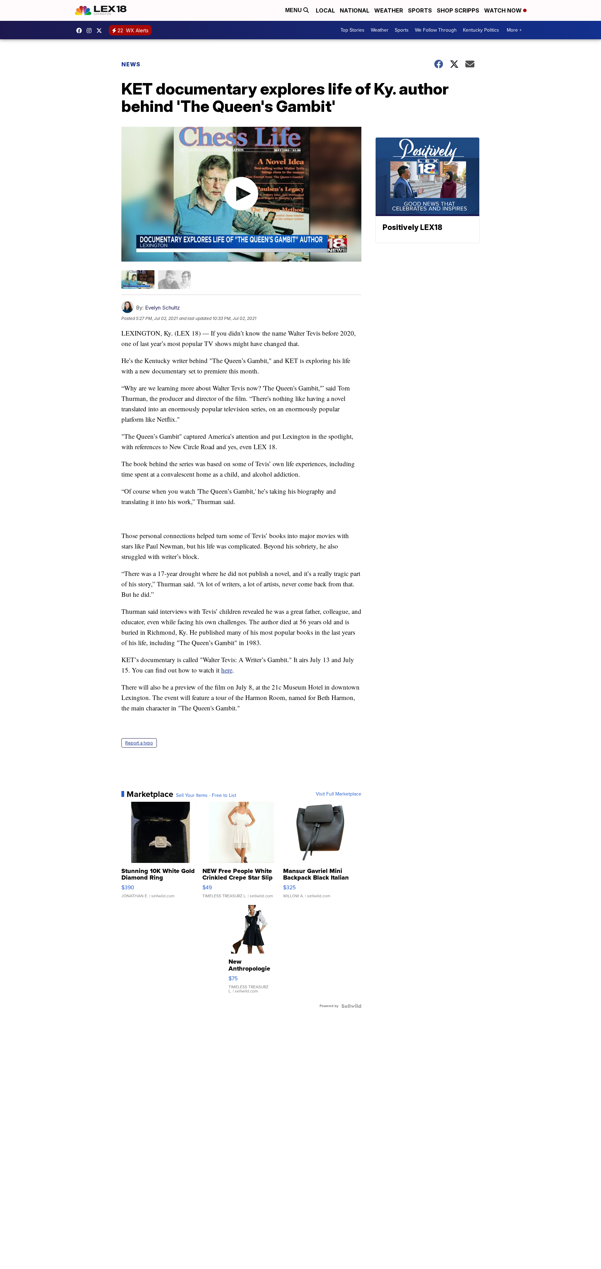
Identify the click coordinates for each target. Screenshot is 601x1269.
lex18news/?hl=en (91, 30)
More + (514, 30)
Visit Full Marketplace (338, 794)
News (131, 64)
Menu (294, 10)
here (226, 670)
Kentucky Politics (481, 30)
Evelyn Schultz (162, 307)
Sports (420, 10)
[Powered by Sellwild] (351, 1006)
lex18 (80, 30)
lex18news (100, 30)
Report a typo (139, 742)
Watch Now (503, 10)
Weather (388, 10)
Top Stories (352, 30)
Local (325, 10)
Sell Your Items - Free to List (206, 795)
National (354, 10)
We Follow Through (436, 30)
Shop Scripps (458, 10)
